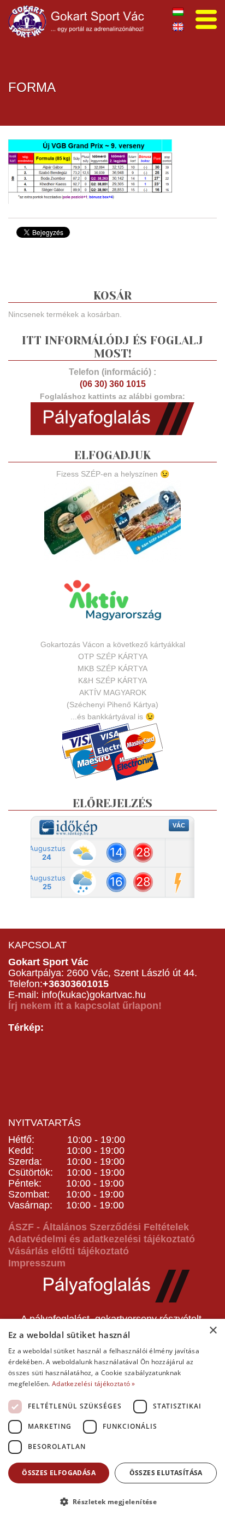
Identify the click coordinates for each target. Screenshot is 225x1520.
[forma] (90, 171)
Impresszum (37, 1263)
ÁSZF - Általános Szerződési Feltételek (98, 1227)
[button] (112, 1501)
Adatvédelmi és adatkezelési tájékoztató (101, 1239)
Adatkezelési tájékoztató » (93, 1383)
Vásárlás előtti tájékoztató (68, 1251)
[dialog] (112, 1419)
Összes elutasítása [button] (166, 1472)
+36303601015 (76, 983)
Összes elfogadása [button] (59, 1472)
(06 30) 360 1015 (113, 384)
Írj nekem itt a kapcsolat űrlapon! (85, 1005)
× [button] (213, 1331)
